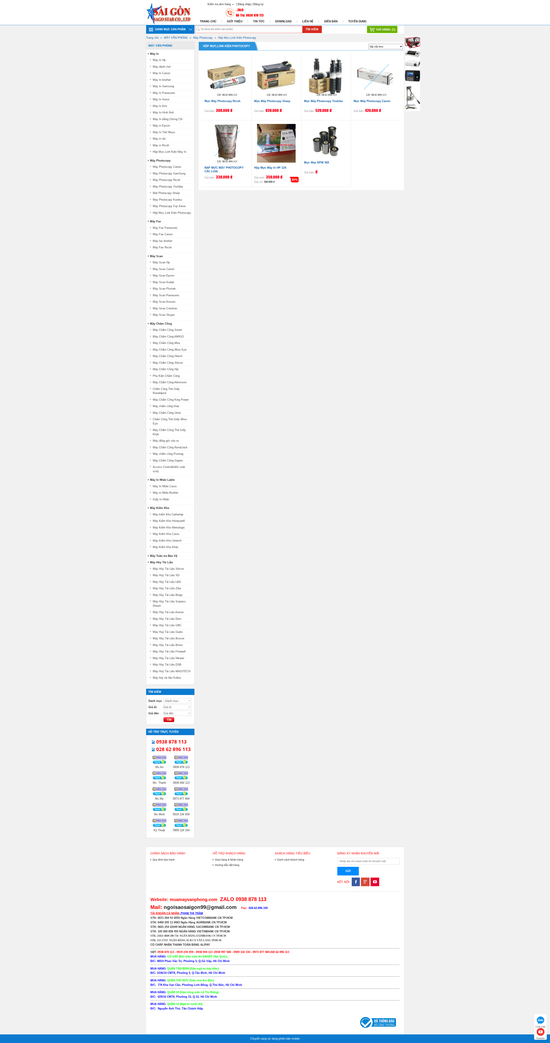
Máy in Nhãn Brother (165, 492)
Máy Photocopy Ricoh (166, 180)
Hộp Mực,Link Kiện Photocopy (237, 37)
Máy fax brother (162, 241)
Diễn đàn (331, 21)
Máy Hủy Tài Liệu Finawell (169, 651)
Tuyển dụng (357, 21)
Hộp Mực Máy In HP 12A (270, 167)
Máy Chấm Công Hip (166, 369)
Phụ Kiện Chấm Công (166, 375)
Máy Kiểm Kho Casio (166, 534)
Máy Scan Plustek (164, 288)
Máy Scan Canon (163, 269)
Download (283, 21)
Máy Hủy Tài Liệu (161, 562)
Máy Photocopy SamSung (169, 173)
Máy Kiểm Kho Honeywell (169, 520)
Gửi (348, 871)
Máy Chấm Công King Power (171, 399)
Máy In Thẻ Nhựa (164, 132)
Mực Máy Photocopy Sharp (272, 101)
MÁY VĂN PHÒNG (176, 37)
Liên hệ (307, 21)
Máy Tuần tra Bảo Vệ (163, 555)
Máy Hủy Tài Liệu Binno (168, 645)
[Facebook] (355, 885)
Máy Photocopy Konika (167, 199)
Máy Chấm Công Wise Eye (169, 349)
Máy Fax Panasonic (165, 227)
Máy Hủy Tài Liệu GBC (167, 625)
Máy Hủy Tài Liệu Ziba (167, 588)
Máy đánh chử (162, 66)
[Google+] (365, 885)
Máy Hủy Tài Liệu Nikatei (168, 658)
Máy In (154, 53)
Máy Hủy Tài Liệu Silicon (168, 568)
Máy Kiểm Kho (159, 508)
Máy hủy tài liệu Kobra (167, 677)
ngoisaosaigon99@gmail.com (200, 907)
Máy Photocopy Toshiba (168, 186)
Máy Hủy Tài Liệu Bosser (168, 638)
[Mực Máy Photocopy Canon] (375, 76)
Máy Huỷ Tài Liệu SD (166, 575)
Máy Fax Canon (163, 234)
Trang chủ (208, 21)
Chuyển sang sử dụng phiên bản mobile (275, 1038)
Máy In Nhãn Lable (162, 479)
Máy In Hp (159, 60)
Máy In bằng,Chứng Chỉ (167, 119)
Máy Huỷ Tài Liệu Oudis (168, 632)
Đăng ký (258, 4)
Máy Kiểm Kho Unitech (167, 540)
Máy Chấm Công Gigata (168, 460)
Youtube (540, 1037)
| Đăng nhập (243, 4)
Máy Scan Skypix (164, 314)
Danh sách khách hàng (290, 859)
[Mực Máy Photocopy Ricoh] (226, 76)
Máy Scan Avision (164, 301)
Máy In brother (162, 79)
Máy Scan (156, 256)
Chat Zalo (540, 1026)
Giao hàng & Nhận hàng (229, 859)
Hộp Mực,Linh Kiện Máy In (169, 151)
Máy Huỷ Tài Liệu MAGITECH (171, 671)
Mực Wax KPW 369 (316, 162)
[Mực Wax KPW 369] (326, 140)
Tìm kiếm (312, 29)
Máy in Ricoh (161, 145)
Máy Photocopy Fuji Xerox (169, 206)
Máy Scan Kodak (163, 282)
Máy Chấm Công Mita (166, 343)
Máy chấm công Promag (168, 453)
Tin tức (258, 21)
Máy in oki (159, 138)
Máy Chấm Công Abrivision (169, 382)
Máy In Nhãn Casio (165, 486)
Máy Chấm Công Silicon (168, 362)
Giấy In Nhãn (161, 499)
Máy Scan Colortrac (165, 308)
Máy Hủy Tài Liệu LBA (167, 581)
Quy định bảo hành (164, 859)
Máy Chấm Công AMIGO (168, 336)
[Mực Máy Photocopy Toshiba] (326, 76)
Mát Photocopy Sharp (166, 193)
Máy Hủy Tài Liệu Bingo (168, 595)
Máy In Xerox (161, 99)
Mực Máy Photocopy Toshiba (323, 101)
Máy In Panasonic (164, 93)
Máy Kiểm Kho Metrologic (169, 527)
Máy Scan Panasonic (166, 295)
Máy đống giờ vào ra (166, 440)
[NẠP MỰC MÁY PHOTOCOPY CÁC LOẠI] (226, 143)
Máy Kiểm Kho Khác (166, 547)
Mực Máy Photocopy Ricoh (222, 101)
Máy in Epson (161, 125)
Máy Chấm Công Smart (167, 329)
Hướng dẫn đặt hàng (227, 865)
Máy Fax (155, 221)
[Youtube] (374, 885)
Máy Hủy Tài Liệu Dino (167, 618)
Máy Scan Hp (161, 262)
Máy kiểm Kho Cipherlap (168, 514)
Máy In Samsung (163, 86)
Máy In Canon (161, 73)
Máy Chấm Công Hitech (167, 356)
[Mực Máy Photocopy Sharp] (276, 76)
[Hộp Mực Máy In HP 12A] (276, 143)
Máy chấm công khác (166, 406)
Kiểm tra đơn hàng (219, 4)
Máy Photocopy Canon (167, 166)
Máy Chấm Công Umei (167, 412)
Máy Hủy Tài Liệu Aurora (168, 612)
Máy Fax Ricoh (162, 247)
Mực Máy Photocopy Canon (372, 101)
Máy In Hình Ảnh (163, 112)
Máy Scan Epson (163, 275)
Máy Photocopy (203, 37)
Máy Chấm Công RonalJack (170, 447)
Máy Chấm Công (161, 323)
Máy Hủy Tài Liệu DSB (167, 664)
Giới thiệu (234, 21)
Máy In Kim (160, 106)
